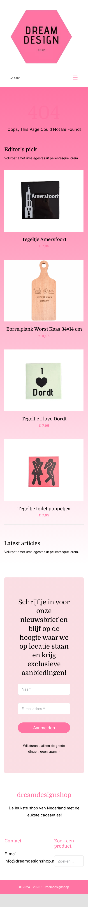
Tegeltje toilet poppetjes (44, 508)
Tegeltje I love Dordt (44, 418)
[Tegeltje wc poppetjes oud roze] (43, 440)
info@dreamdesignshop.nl (30, 860)
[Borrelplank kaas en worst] (43, 261)
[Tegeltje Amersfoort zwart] (43, 171)
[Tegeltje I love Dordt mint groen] (43, 351)
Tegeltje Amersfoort (44, 239)
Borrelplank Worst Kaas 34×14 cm (44, 329)
